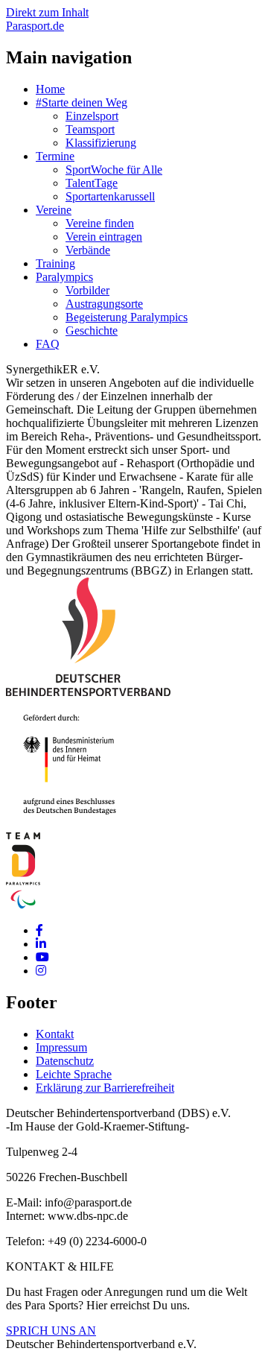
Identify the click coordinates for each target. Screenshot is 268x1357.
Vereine (53, 209)
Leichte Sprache (74, 1074)
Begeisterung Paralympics (127, 317)
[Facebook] (39, 930)
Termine (55, 156)
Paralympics (64, 277)
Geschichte (92, 330)
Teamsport (90, 129)
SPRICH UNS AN (51, 1330)
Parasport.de (35, 25)
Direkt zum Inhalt (47, 12)
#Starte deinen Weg (81, 102)
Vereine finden (100, 223)
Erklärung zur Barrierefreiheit (105, 1087)
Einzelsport (92, 116)
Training (55, 263)
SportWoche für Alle (114, 169)
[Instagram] (41, 970)
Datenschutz (65, 1060)
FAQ (48, 344)
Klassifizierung (101, 142)
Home (50, 89)
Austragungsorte (104, 303)
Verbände (88, 250)
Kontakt (55, 1034)
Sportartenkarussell (110, 196)
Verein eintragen (104, 236)
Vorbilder (87, 290)
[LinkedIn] (41, 943)
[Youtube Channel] (42, 957)
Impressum (61, 1047)
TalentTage (92, 183)
